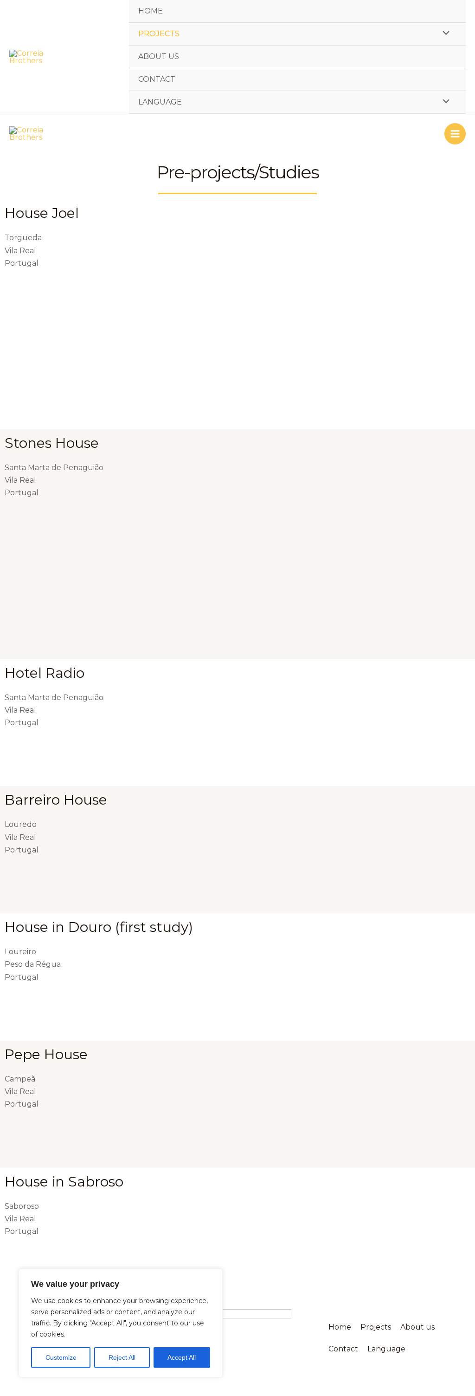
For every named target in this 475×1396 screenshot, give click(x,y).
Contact (156, 79)
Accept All (181, 1357)
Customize (61, 1357)
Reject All (122, 1357)
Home (150, 11)
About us (158, 56)
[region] (121, 1323)
